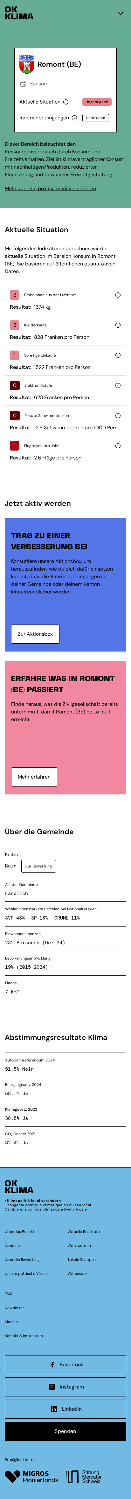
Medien (11, 1321)
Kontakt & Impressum (24, 1335)
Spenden (65, 1431)
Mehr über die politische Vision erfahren (50, 188)
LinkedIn (72, 1409)
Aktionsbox (77, 1273)
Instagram (72, 1386)
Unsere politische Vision (26, 1273)
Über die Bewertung (22, 1259)
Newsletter (14, 1307)
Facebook (72, 1364)
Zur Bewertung (38, 866)
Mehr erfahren (34, 776)
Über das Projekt (19, 1231)
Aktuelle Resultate (84, 1231)
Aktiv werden (79, 1245)
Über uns (13, 1245)
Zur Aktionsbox (35, 634)
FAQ (8, 1293)
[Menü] (120, 12)
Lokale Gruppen (82, 1259)
